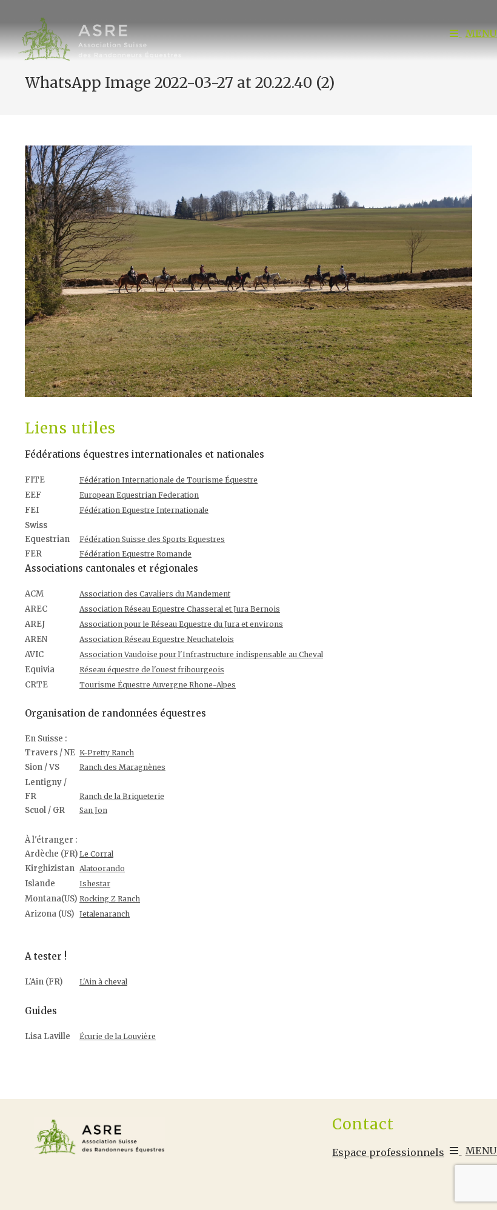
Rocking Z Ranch (109, 898)
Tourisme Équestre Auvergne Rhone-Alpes (157, 684)
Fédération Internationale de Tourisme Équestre (168, 479)
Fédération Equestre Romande (135, 553)
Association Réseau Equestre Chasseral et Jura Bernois (179, 608)
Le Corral (96, 853)
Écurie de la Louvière (117, 1036)
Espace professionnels (388, 1152)
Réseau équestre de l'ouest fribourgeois (151, 669)
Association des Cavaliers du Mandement (154, 593)
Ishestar (94, 883)
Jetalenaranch (104, 913)
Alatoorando (102, 868)
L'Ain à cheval (103, 981)
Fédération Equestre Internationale (143, 510)
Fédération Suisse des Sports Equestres (152, 539)
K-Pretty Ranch (106, 752)
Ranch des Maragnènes (122, 767)
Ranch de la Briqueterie (121, 796)
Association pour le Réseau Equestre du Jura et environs (181, 624)
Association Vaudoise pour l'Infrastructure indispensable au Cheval (201, 654)
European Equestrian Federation (139, 495)
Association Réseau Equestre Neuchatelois (156, 639)
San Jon (93, 810)
